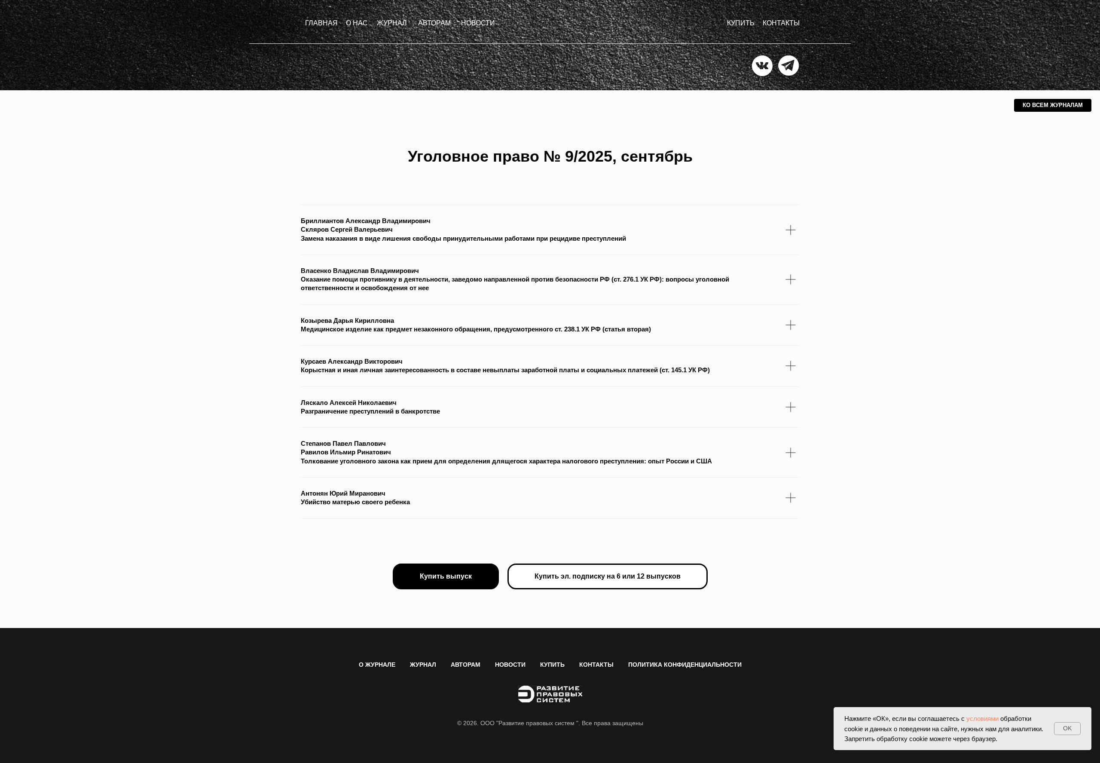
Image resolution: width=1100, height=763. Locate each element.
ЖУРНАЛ (423, 664)
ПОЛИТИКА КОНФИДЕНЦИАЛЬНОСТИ (685, 664)
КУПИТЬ (552, 664)
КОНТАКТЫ (596, 664)
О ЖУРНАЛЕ (377, 664)
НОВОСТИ (510, 664)
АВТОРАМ (465, 664)
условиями (982, 718)
